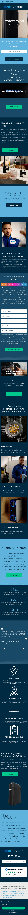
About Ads (8, 895)
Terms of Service (5, 893)
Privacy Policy (4, 891)
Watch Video (14, 106)
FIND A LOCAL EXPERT (14, 59)
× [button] (25, 901)
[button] (14, 912)
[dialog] (14, 907)
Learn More (14, 205)
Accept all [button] (14, 908)
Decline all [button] (13, 910)
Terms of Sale (20, 891)
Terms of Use (12, 891)
